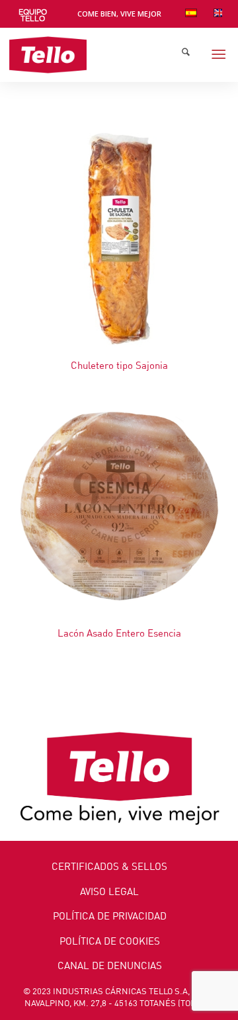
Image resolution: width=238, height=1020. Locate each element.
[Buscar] (186, 54)
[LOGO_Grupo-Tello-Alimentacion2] (96, 54)
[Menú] (218, 55)
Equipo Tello (33, 15)
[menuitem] (32, 16)
